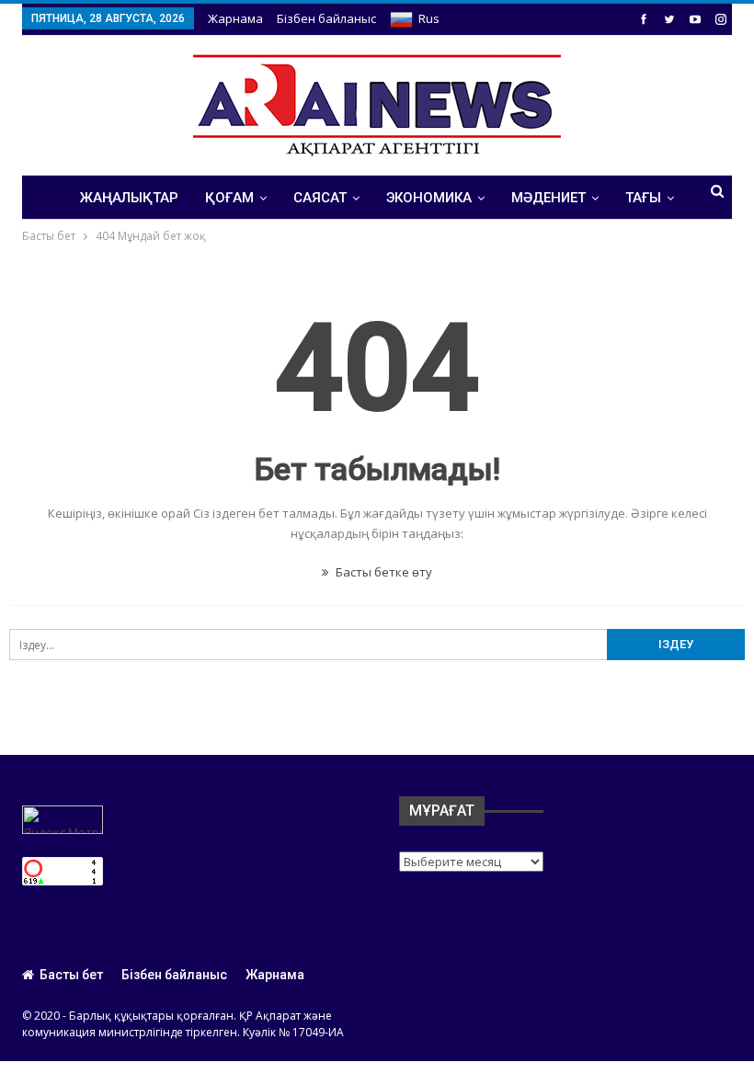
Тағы (643, 197)
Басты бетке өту (382, 572)
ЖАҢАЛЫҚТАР (129, 197)
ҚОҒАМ (229, 197)
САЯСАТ (320, 197)
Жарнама (235, 18)
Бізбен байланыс (326, 18)
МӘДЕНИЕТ (548, 197)
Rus (429, 18)
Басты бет (71, 974)
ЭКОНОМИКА (429, 197)
